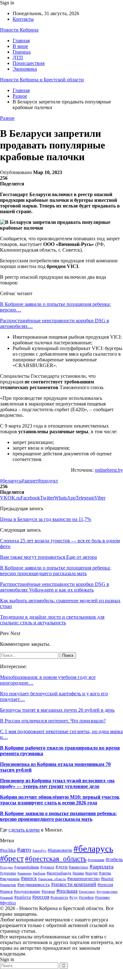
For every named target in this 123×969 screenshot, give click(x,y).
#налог (107, 878)
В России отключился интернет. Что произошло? (53, 720)
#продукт (48, 480)
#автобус (39, 850)
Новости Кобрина (19, 29)
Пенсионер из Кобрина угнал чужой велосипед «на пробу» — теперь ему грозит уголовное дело (57, 783)
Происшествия (28, 63)
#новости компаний (73, 884)
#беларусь (10, 480)
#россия (40, 897)
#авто (24, 849)
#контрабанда (59, 873)
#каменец (24, 873)
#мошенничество (83, 878)
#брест (12, 858)
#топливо (102, 898)
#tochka (8, 850)
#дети (61, 866)
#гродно (6, 867)
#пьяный (6, 897)
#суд (73, 897)
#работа (22, 897)
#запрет (29, 480)
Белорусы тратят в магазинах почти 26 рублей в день (57, 710)
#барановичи (60, 850)
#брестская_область (55, 859)
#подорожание (27, 891)
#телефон (86, 898)
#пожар (48, 891)
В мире (20, 46)
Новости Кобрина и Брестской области (42, 79)
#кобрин (39, 873)
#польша (67, 891)
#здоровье (8, 873)
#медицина (10, 879)
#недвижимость (33, 884)
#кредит (91, 873)
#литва (105, 873)
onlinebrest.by (109, 470)
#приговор (87, 891)
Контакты (23, 19)
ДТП (18, 57)
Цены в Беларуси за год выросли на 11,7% (45, 519)
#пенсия (105, 884)
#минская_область (52, 879)
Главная (21, 40)
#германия (96, 860)
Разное (7, 118)
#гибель (114, 859)
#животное (78, 867)
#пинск (6, 891)
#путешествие (107, 891)
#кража (78, 873)
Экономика (25, 69)
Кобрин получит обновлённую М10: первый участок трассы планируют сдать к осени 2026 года (60, 799)
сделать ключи (24, 829)
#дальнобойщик (26, 867)
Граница (22, 52)
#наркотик (8, 885)
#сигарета (59, 897)
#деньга (47, 867)
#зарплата (102, 866)
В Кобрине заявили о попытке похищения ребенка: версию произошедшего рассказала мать (58, 816)
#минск (29, 878)
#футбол (8, 902)
